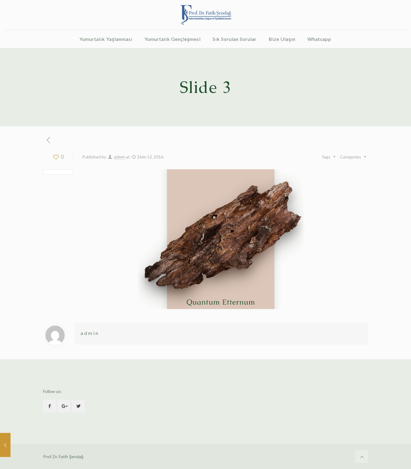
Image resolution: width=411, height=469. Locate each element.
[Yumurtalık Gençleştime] (205, 15)
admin (119, 156)
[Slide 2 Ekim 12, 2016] (5, 445)
